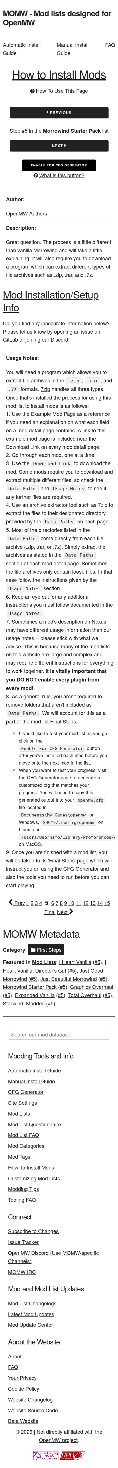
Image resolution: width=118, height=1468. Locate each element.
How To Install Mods (31, 1167)
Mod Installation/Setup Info (51, 300)
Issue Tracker (23, 1241)
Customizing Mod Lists (34, 1178)
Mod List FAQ (23, 1134)
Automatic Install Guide (22, 49)
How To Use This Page (62, 90)
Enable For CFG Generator (59, 165)
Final (50, 912)
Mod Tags (19, 1156)
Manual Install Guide (72, 49)
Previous (60, 112)
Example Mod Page (53, 413)
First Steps (49, 949)
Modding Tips (23, 1188)
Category (14, 949)
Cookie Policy (23, 1388)
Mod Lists (44, 962)
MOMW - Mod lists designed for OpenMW (57, 18)
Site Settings (22, 1102)
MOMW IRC (22, 1271)
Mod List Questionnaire (34, 1124)
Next (58, 145)
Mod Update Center (30, 1324)
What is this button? (61, 175)
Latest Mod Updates (31, 1314)
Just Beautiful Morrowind (68, 978)
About (14, 1356)
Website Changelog (30, 1399)
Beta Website (23, 1420)
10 (71, 902)
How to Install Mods (59, 74)
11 (78, 902)
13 (93, 902)
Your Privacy (22, 1377)
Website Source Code (33, 1410)
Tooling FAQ (22, 1199)
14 (100, 902)
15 (107, 902)
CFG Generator (43, 777)
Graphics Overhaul (91, 986)
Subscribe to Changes (33, 1231)
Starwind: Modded (24, 1003)
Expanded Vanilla (35, 995)
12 (85, 902)
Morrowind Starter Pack (72, 130)
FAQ (110, 44)
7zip (45, 388)
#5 (97, 961)
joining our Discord (46, 339)
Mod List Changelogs (32, 1303)
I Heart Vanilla (75, 961)
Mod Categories (26, 1145)
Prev (19, 902)
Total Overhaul (84, 995)
